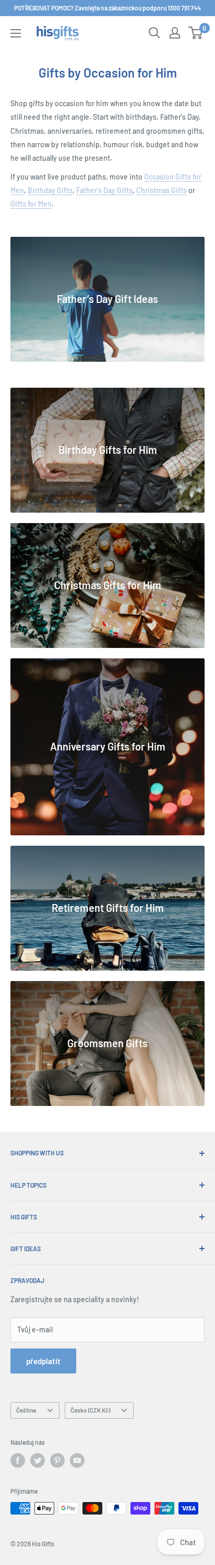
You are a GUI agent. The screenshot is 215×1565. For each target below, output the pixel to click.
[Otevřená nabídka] (15, 33)
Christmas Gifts (161, 190)
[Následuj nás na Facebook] (17, 1460)
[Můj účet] (175, 33)
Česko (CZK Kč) (90, 1410)
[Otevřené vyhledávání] (154, 33)
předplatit (43, 1361)
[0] (195, 33)
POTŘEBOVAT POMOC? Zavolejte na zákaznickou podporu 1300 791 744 (107, 7)
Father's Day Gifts (104, 190)
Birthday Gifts (50, 190)
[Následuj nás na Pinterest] (57, 1460)
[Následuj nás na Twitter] (37, 1460)
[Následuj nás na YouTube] (77, 1460)
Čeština (26, 1410)
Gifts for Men (31, 203)
